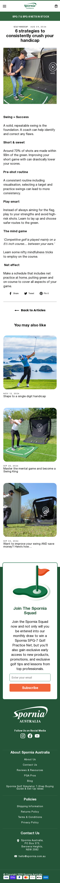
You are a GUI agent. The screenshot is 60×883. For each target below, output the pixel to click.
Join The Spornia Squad (30, 610)
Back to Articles (33, 310)
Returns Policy (30, 811)
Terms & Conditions (30, 817)
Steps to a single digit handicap (24, 396)
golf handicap (21, 27)
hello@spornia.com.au (32, 856)
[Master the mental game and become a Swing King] (30, 435)
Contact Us (30, 764)
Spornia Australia (33, 874)
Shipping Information (30, 806)
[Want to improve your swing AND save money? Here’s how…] (30, 510)
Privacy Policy (30, 822)
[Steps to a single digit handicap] (30, 362)
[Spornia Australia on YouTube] (37, 736)
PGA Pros (30, 775)
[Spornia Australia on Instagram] (22, 736)
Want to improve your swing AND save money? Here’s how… (28, 545)
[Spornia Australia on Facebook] (30, 736)
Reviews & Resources (30, 770)
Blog (30, 781)
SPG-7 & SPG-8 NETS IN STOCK (30, 16)
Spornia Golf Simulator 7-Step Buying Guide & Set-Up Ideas (30, 787)
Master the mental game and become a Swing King (29, 470)
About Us (30, 759)
